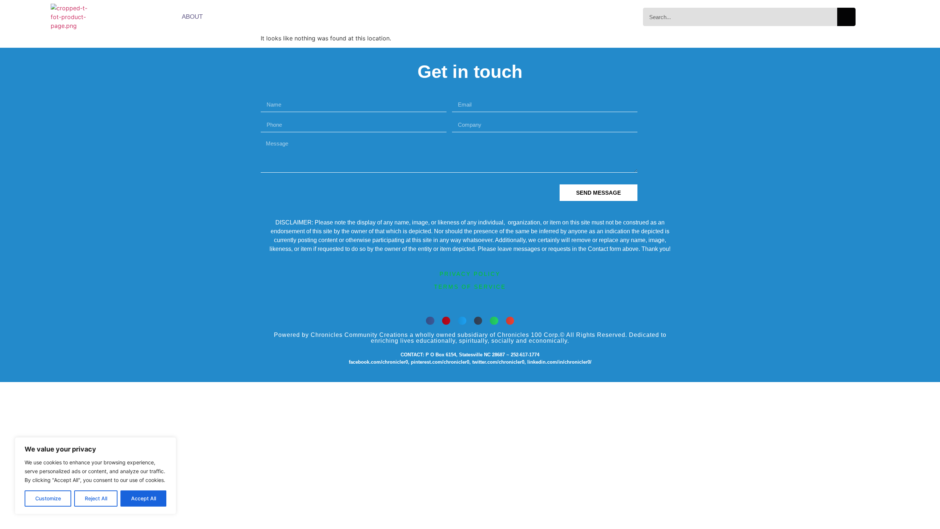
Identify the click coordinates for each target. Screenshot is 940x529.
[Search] (846, 17)
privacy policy (470, 274)
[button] (430, 321)
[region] (95, 475)
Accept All (143, 498)
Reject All (96, 498)
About (192, 16)
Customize (48, 498)
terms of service (470, 287)
